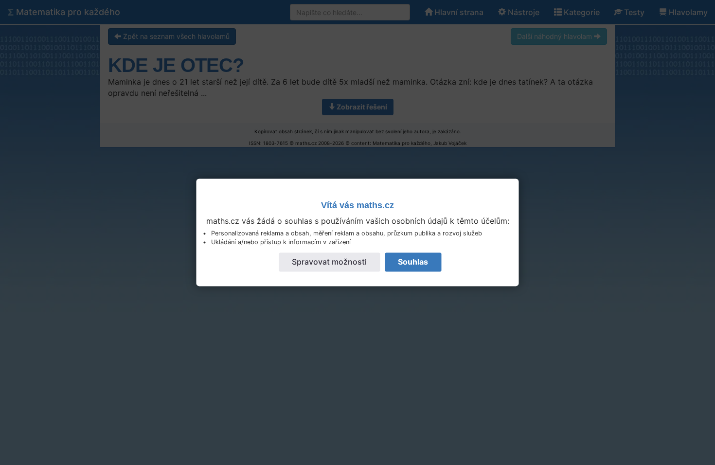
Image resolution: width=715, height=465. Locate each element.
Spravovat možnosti (329, 262)
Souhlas (413, 262)
